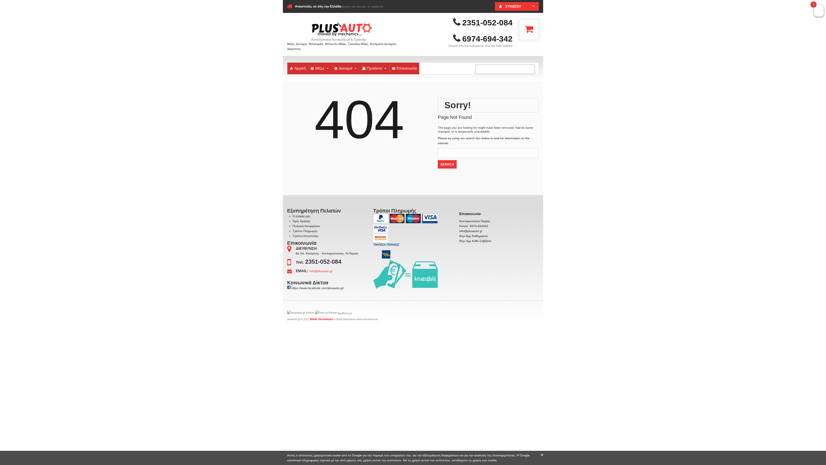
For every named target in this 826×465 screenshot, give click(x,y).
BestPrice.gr (345, 313)
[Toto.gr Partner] (326, 313)
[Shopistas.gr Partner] (300, 313)
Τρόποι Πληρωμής (305, 231)
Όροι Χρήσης (301, 221)
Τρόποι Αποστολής (306, 236)
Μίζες (319, 68)
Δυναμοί (345, 68)
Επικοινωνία (407, 68)
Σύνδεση (513, 6)
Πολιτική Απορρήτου (306, 226)
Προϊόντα (374, 68)
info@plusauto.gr (321, 271)
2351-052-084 (487, 22)
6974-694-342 (487, 38)
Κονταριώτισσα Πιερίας (474, 221)
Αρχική (300, 68)
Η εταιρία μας (301, 216)
